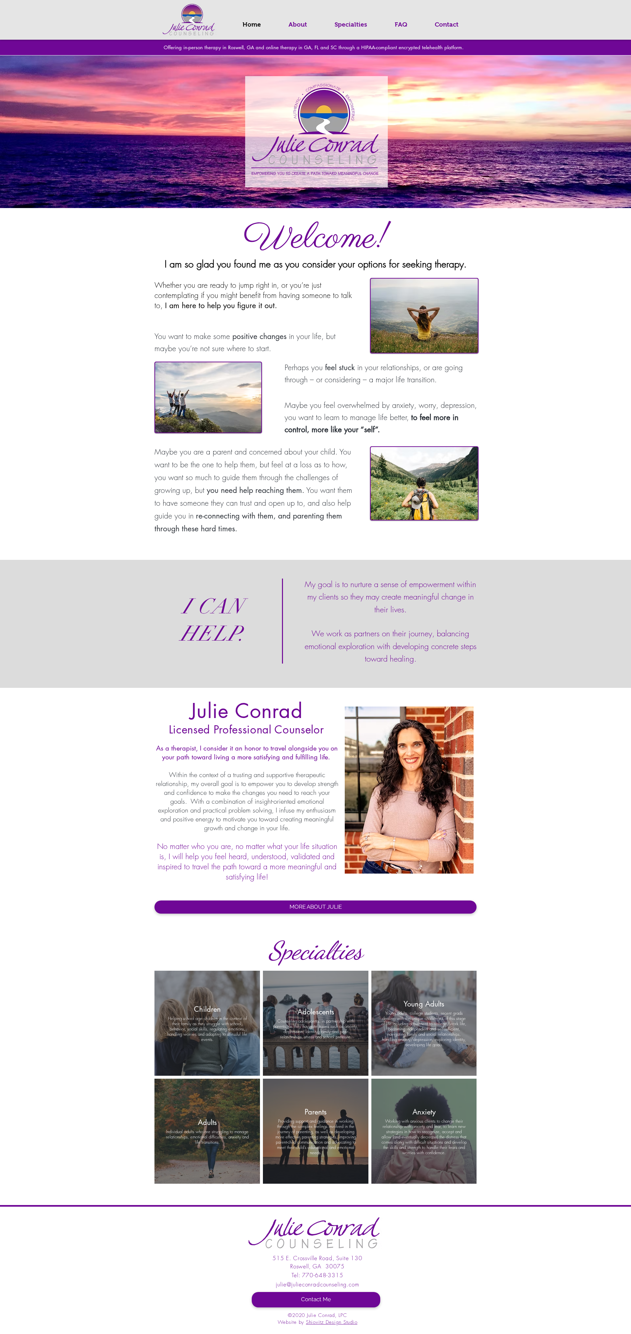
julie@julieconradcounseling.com (317, 1284)
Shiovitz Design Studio (332, 1322)
